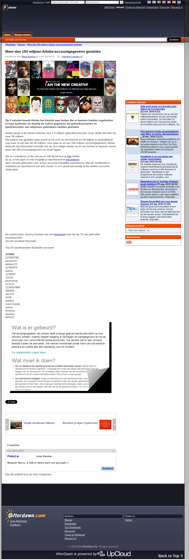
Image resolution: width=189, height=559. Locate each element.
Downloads (152, 7)
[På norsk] (164, 2)
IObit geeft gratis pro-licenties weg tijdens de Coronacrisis (158, 107)
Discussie (165, 7)
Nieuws (21, 44)
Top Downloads (73, 527)
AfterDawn (109, 7)
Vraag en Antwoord (135, 7)
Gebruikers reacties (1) (72, 56)
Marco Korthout (29, 56)
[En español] (174, 2)
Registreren (38, 2)
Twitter (128, 520)
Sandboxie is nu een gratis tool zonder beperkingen (156, 157)
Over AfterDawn (18, 521)
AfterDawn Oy (90, 546)
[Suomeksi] (154, 2)
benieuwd (59, 234)
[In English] (149, 2)
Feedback (15, 524)
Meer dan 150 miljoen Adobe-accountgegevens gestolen (54, 44)
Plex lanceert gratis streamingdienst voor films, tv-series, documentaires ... (159, 134)
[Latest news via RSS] (129, 242)
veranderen (72, 159)
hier (69, 156)
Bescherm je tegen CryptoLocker (87, 424)
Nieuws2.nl (177, 7)
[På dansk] (169, 2)
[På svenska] (159, 2)
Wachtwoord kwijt (133, 2)
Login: (48, 2)
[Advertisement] (60, 200)
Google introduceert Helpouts (32, 424)
